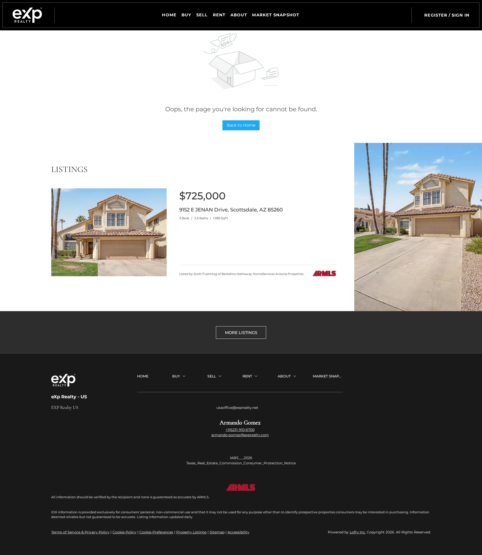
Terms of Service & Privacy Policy (80, 532)
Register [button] (435, 15)
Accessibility (238, 532)
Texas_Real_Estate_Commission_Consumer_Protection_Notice (241, 463)
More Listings (241, 332)
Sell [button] (202, 15)
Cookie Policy (124, 532)
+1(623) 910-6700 (240, 429)
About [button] (238, 15)
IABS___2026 (241, 458)
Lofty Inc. (358, 532)
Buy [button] (186, 15)
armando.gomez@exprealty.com (240, 435)
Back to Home (241, 125)
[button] (27, 15)
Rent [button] (219, 15)
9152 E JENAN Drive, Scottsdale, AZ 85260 (231, 210)
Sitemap (217, 532)
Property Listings (191, 532)
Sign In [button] (460, 15)
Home (169, 15)
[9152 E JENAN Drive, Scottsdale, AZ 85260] (109, 275)
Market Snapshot (275, 15)
